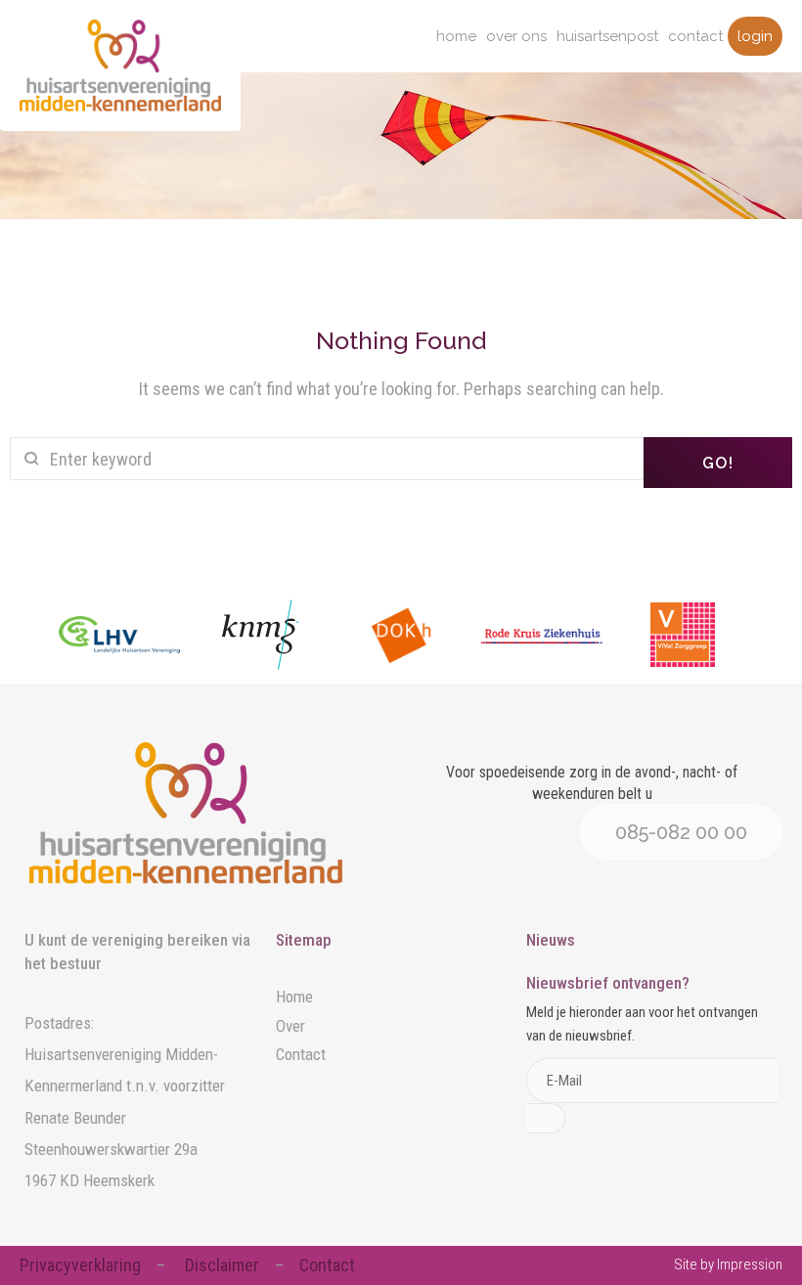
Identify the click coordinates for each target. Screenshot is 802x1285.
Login (755, 36)
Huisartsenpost (607, 36)
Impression (749, 1264)
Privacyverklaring (80, 1265)
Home (456, 36)
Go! (718, 463)
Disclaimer (222, 1265)
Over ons (516, 36)
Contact (695, 36)
